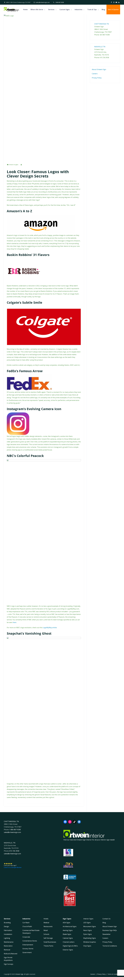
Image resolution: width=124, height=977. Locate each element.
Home (25, 9)
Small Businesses (50, 942)
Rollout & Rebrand (10, 954)
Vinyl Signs (87, 946)
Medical (46, 923)
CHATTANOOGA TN (101, 24)
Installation (8, 934)
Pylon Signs (87, 934)
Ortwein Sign (19, 974)
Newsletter (106, 934)
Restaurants (48, 926)
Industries (78, 9)
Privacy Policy (97, 78)
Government (27, 952)
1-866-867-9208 (59, 2)
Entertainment (27, 945)
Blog (103, 9)
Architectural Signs (69, 926)
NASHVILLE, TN (9, 843)
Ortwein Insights (13, 164)
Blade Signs (67, 934)
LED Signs (87, 923)
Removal (7, 950)
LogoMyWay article (49, 627)
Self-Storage (48, 938)
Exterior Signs (68, 950)
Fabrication (8, 930)
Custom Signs (64, 9)
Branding (7, 923)
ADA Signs (66, 923)
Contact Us (106, 919)
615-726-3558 (14, 851)
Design (6, 926)
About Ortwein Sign (99, 69)
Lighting (7, 938)
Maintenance (8, 942)
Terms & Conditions (109, 946)
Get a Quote (113, 9)
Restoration (8, 946)
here (14, 622)
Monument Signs (89, 926)
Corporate (26, 937)
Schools (46, 934)
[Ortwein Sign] (11, 9)
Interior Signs (88, 919)
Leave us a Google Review (12, 867)
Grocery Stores (27, 949)
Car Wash (25, 923)
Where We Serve (37, 9)
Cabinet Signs (68, 938)
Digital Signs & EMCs (70, 946)
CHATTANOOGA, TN (11, 821)
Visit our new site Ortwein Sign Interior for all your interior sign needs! (89, 840)
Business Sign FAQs (109, 930)
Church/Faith (27, 926)
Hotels (46, 919)
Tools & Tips (92, 9)
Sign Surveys (8, 964)
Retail (46, 930)
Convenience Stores (29, 941)
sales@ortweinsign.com (43, 2)
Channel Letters (68, 942)
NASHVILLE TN (99, 47)
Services (51, 9)
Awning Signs (68, 930)
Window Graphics (89, 942)
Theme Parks (48, 946)
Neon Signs (87, 930)
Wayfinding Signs (89, 938)
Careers (95, 74)
